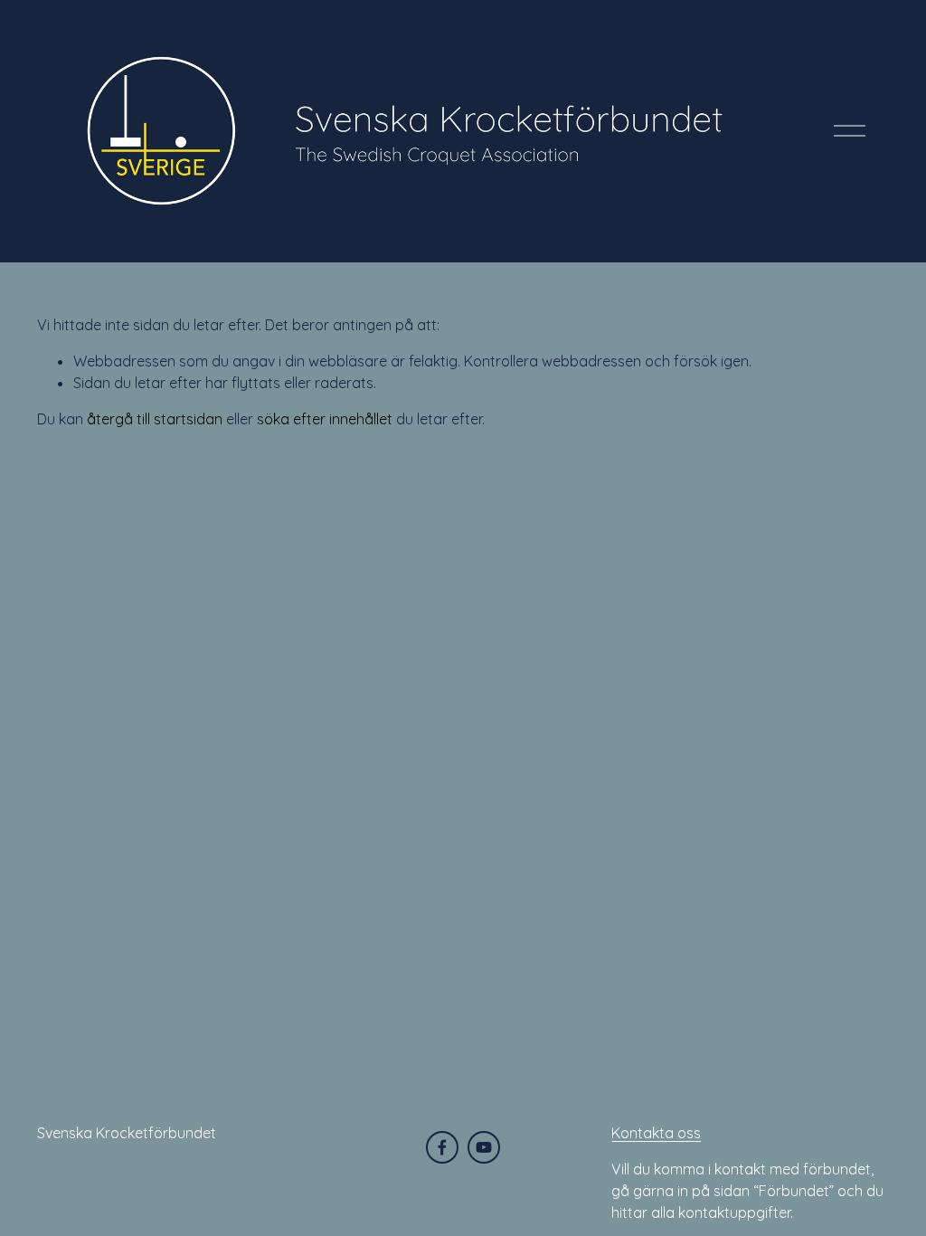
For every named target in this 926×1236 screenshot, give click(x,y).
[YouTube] (484, 1147)
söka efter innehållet (324, 419)
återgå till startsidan (154, 419)
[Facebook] (442, 1147)
